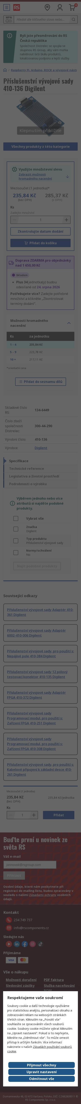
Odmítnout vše (41, 1078)
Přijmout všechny (41, 1065)
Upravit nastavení (42, 1072)
